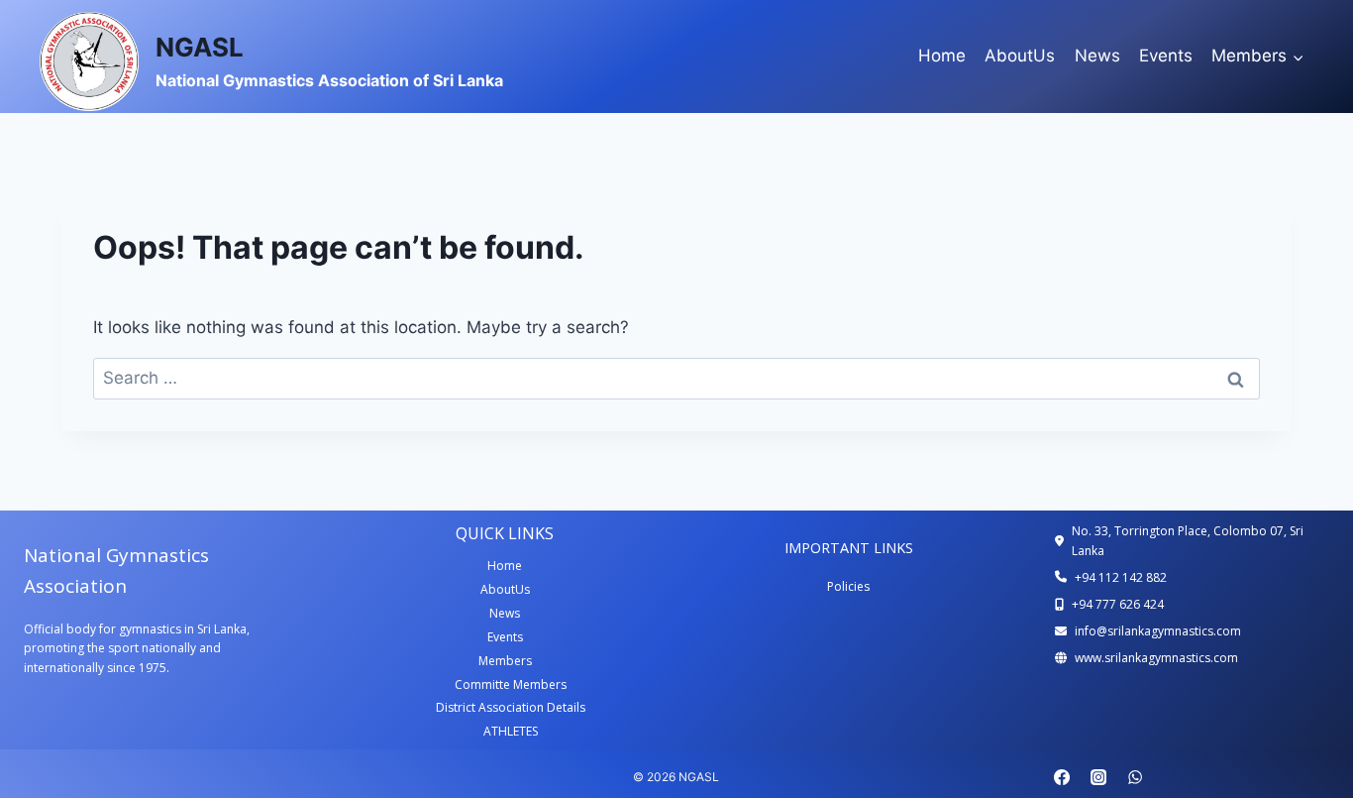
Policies (848, 586)
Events (1166, 55)
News (1097, 55)
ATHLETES (510, 731)
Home (942, 55)
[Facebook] (1062, 777)
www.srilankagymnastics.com (1156, 657)
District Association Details (510, 707)
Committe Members (511, 684)
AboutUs (1020, 55)
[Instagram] (1098, 777)
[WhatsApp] (1135, 777)
